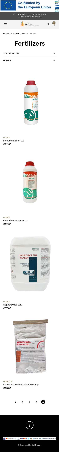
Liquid (6, 137)
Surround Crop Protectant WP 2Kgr (21, 384)
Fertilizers (19, 33)
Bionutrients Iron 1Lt (13, 141)
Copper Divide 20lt (12, 305)
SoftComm (36, 445)
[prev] (16, 402)
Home (6, 33)
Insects (7, 381)
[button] (6, 24)
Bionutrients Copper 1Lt (15, 220)
